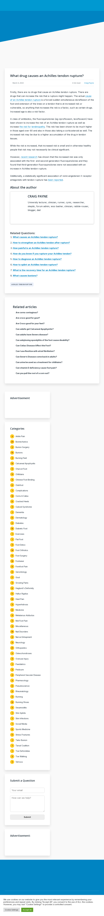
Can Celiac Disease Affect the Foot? (33, 345)
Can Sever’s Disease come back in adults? (36, 357)
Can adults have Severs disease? (32, 334)
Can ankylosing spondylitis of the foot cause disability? (42, 340)
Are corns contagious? (27, 312)
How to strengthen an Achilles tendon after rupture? (41, 242)
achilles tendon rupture (22, 284)
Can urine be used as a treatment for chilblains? (39, 362)
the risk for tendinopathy (32, 126)
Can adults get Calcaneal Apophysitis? (35, 329)
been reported (55, 180)
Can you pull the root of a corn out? (32, 373)
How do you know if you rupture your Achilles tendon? (42, 253)
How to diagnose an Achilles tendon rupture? (37, 259)
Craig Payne (89, 83)
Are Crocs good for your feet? (30, 323)
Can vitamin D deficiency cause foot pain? (36, 368)
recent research (29, 157)
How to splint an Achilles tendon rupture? (35, 264)
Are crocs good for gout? (28, 318)
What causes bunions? (25, 275)
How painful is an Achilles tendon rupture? (36, 248)
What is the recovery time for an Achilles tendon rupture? (44, 270)
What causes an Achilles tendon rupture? (35, 237)
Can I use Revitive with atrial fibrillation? (35, 351)
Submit (27, 817)
